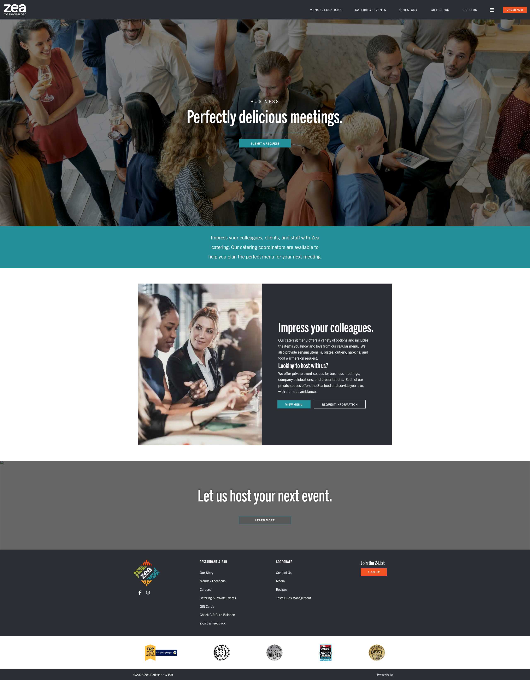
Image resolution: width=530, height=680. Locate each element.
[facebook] (142, 592)
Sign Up (374, 572)
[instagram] (150, 592)
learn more (265, 520)
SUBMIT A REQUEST (265, 143)
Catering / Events (370, 10)
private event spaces (308, 373)
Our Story (408, 10)
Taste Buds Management (293, 598)
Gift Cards (440, 10)
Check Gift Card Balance (217, 614)
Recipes (281, 589)
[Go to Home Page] (146, 573)
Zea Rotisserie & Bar (158, 675)
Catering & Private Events (218, 598)
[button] (515, 10)
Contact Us (284, 572)
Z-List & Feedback (212, 623)
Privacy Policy (385, 674)
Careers (470, 10)
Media (280, 581)
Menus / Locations (326, 10)
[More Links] (492, 10)
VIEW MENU (294, 404)
